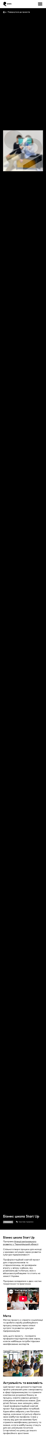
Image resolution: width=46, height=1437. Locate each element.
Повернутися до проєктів (19, 12)
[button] (40, 4)
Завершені (8, 1222)
